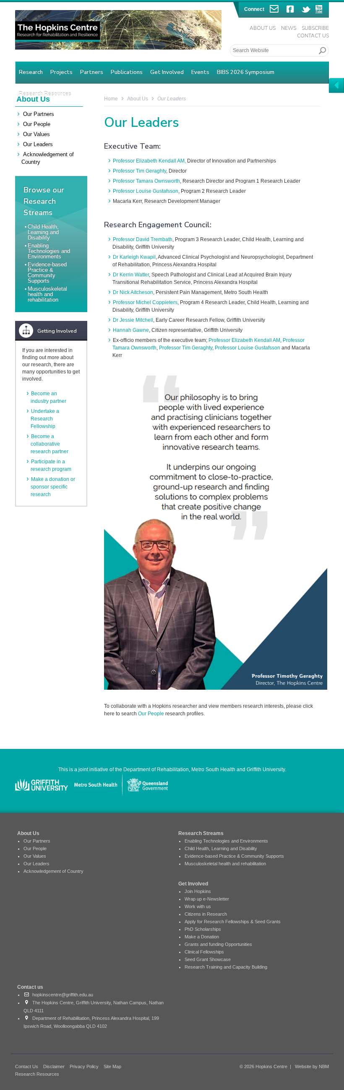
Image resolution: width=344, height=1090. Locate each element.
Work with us (198, 906)
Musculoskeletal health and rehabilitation (47, 294)
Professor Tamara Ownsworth (146, 181)
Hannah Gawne (131, 330)
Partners (91, 72)
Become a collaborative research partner (49, 443)
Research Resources (37, 1074)
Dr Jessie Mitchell (133, 320)
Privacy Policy (84, 1066)
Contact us (30, 987)
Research (31, 72)
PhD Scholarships (203, 929)
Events (200, 72)
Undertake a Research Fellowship (45, 418)
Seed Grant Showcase (208, 959)
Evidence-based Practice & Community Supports (47, 272)
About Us (263, 28)
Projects (61, 72)
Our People (36, 124)
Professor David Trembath (142, 239)
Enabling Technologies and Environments (49, 251)
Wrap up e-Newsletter (207, 898)
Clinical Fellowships (204, 951)
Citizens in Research (206, 914)
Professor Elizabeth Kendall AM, (149, 161)
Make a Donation (202, 936)
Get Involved (167, 72)
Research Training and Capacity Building (226, 966)
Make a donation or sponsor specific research (53, 486)
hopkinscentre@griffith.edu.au (61, 994)
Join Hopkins (198, 891)
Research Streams (201, 833)
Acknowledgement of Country (53, 871)
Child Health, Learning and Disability (43, 232)
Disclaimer (54, 1066)
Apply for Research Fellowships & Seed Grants (233, 921)
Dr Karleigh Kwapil (134, 257)
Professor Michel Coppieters (145, 302)
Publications (127, 72)
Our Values (36, 134)
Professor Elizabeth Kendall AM (244, 340)
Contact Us (313, 35)
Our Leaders (38, 144)
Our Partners (38, 114)
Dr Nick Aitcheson (133, 292)
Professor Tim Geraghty (139, 171)
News (288, 28)
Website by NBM (312, 1066)
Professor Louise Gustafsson (145, 191)
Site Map (112, 1066)
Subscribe (315, 28)
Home (111, 99)
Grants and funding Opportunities (218, 944)
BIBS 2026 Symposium (245, 72)
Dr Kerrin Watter (131, 275)
